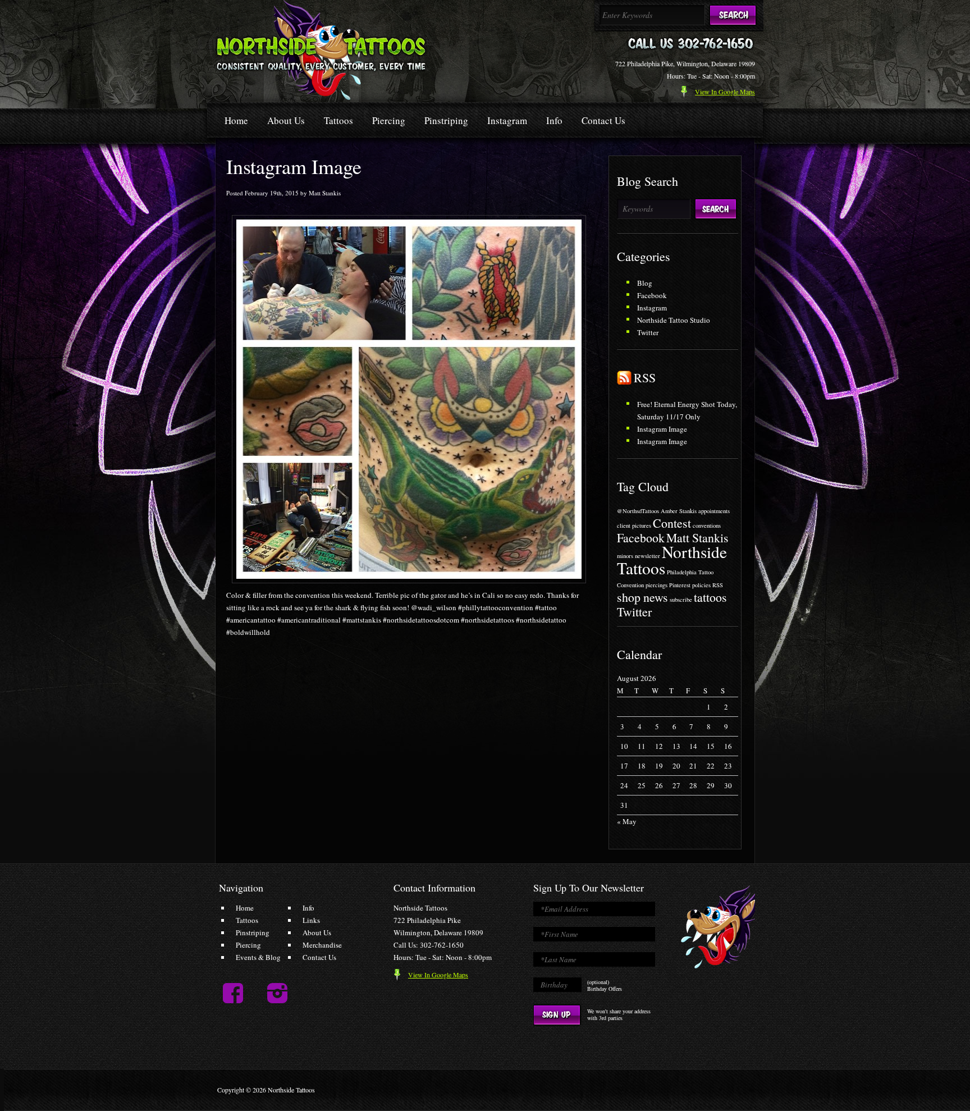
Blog (644, 283)
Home (236, 120)
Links (311, 920)
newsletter (647, 556)
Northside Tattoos (672, 560)
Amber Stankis (679, 511)
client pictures (634, 525)
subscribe (681, 599)
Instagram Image (662, 429)
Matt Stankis (697, 537)
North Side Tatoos (321, 50)
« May (627, 821)
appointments (714, 511)
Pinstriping (446, 120)
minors (625, 556)
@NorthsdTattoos (638, 511)
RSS (645, 378)
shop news (642, 597)
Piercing (388, 120)
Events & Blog (258, 957)
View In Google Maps (438, 974)
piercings (656, 585)
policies (701, 585)
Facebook (652, 295)
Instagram (507, 120)
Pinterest (679, 585)
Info (554, 120)
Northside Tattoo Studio (673, 320)
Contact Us (603, 120)
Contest (672, 523)
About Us (286, 120)
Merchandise (322, 945)
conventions (707, 525)
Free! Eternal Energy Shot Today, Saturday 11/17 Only (687, 410)
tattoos (710, 597)
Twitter (647, 332)
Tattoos (338, 120)
